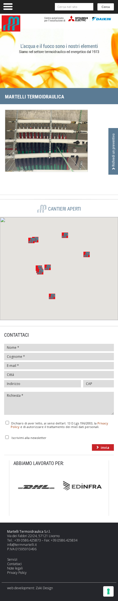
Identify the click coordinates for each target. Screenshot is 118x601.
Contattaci (14, 564)
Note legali (15, 568)
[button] (47, 267)
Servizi (12, 559)
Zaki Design (44, 588)
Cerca (106, 6)
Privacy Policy (17, 572)
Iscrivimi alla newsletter (29, 438)
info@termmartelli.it (22, 544)
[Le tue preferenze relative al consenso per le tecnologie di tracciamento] (108, 591)
